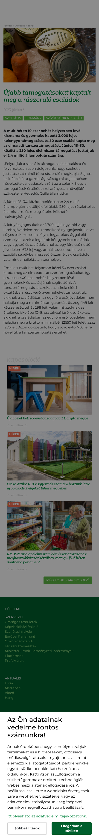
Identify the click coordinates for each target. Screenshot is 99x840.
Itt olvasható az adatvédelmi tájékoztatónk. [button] (47, 816)
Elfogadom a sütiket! (71, 828)
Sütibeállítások (27, 828)
